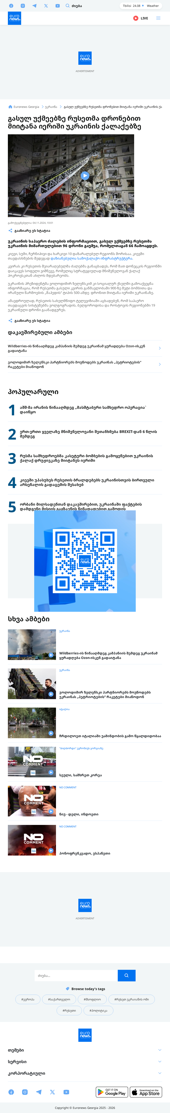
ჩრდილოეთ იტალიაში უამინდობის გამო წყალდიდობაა (110, 736)
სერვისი (17, 1061)
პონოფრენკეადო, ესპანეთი (84, 853)
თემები (16, 1050)
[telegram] (34, 5)
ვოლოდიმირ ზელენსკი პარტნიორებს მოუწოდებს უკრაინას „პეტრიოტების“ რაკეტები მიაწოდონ (105, 694)
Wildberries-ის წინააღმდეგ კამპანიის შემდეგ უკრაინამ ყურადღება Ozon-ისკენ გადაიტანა (108, 655)
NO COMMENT (67, 787)
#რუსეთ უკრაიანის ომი (131, 999)
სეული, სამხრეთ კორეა (80, 775)
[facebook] (11, 5)
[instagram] (22, 5)
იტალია (64, 709)
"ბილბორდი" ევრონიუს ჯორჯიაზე (81, 748)
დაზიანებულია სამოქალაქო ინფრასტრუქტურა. (92, 258)
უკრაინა (64, 631)
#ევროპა (27, 999)
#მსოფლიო (92, 999)
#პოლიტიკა (98, 1010)
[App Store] (146, 1092)
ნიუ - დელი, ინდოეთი (78, 814)
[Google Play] (112, 1092)
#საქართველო (59, 999)
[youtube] (57, 5)
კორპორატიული (26, 1073)
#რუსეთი (69, 1010)
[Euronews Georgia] (14, 18)
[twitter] (46, 5)
